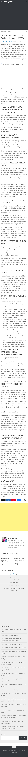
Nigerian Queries (7, 2)
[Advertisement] (14, 15)
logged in (11, 574)
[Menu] (26, 1)
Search (3, 735)
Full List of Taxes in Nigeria (10, 635)
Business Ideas (6, 31)
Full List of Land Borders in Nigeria (12, 644)
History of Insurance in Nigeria (11, 690)
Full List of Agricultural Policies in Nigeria (14, 647)
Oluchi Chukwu (7, 41)
